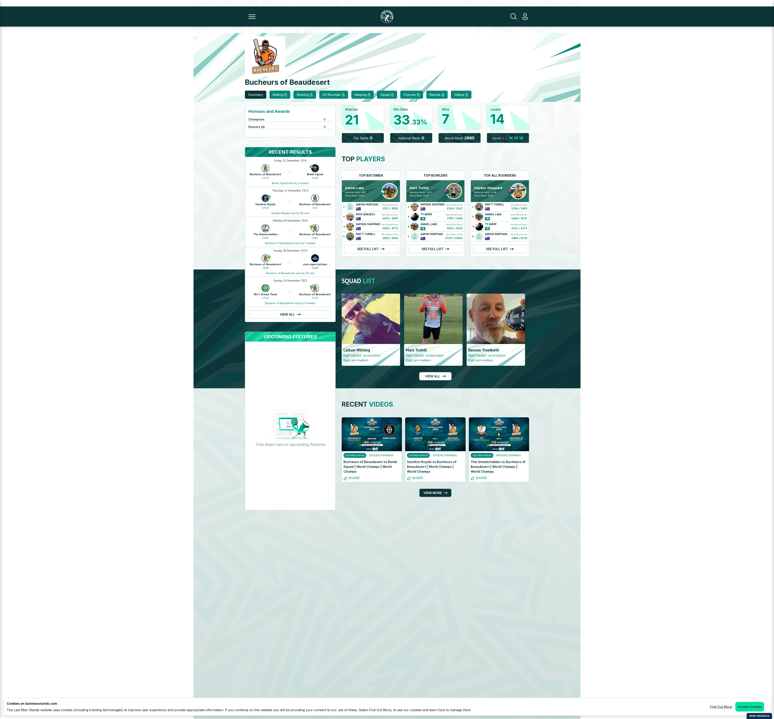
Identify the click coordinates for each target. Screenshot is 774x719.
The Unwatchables (265, 234)
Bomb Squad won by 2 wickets (290, 183)
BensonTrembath (421, 350)
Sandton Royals (265, 204)
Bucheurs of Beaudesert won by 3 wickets (290, 303)
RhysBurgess (365, 214)
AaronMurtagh (367, 204)
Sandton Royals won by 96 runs (290, 213)
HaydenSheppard (368, 224)
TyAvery (426, 214)
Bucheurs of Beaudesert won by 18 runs (290, 273)
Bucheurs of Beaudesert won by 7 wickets (290, 243)
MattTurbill (365, 234)
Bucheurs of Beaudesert (265, 174)
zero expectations (315, 264)
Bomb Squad (315, 174)
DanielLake (354, 187)
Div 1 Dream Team (265, 294)
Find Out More (721, 707)
